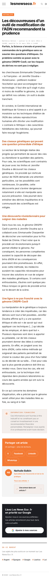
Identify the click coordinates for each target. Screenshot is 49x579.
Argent (7, 559)
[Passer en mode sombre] (46, 4)
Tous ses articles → (21, 481)
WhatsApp (12, 460)
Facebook (18, 453)
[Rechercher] (42, 4)
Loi (45, 559)
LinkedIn (32, 453)
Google (27, 559)
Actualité (8, 14)
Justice (37, 559)
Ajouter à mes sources (26, 530)
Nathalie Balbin (9, 41)
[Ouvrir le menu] (4, 4)
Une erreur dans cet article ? (27, 489)
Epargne (16, 559)
